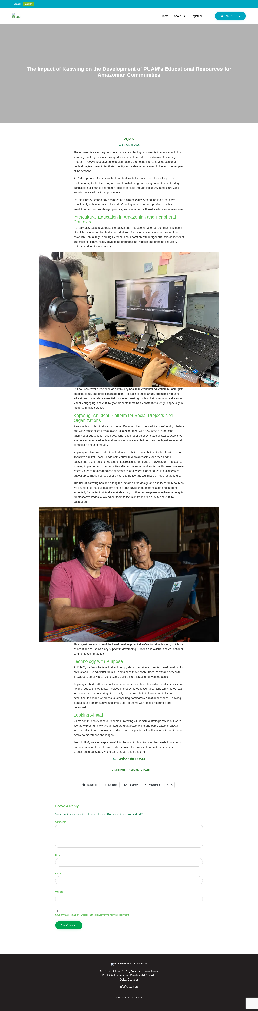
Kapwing (133, 769)
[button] (230, 16)
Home (164, 16)
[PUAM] (16, 16)
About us (179, 16)
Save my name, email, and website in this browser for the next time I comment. (92, 915)
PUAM (129, 139)
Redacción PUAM (131, 759)
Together (196, 16)
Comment (60, 822)
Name (58, 855)
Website (59, 892)
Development (119, 769)
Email (58, 873)
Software (146, 769)
